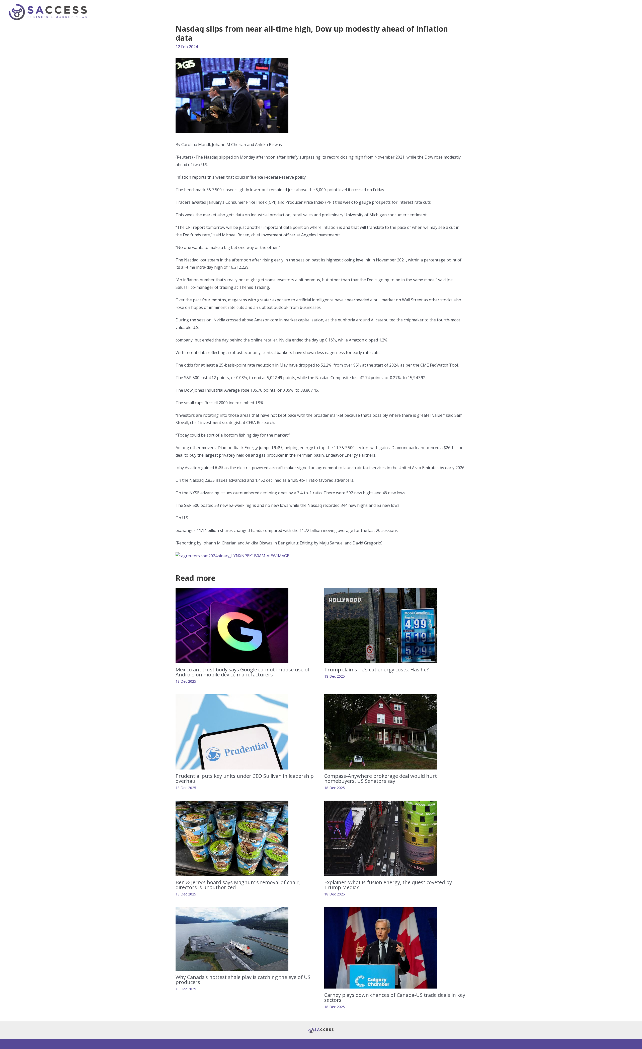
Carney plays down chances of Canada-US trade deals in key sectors (394, 997)
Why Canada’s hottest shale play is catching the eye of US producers (243, 980)
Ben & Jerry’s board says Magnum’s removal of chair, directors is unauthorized (238, 885)
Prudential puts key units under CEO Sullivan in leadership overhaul (245, 778)
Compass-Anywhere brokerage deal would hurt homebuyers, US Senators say (380, 778)
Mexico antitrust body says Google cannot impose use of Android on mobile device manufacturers (243, 672)
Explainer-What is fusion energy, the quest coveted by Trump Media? (388, 885)
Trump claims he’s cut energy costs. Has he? (376, 669)
